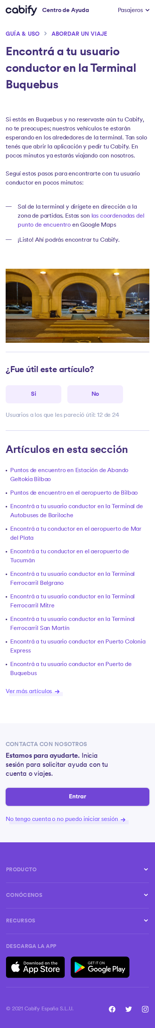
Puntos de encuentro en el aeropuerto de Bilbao (74, 493)
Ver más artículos (29, 692)
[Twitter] (128, 1009)
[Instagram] (145, 1009)
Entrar (78, 797)
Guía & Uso (23, 34)
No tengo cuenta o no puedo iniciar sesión (62, 819)
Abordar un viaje (80, 34)
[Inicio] (21, 10)
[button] (133, 10)
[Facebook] (112, 1009)
